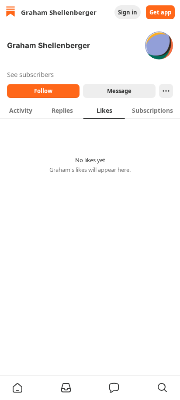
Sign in (127, 12)
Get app (160, 12)
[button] (17, 388)
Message (119, 91)
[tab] (21, 110)
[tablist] (90, 110)
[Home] (10, 12)
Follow (43, 91)
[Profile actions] (166, 91)
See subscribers (30, 74)
